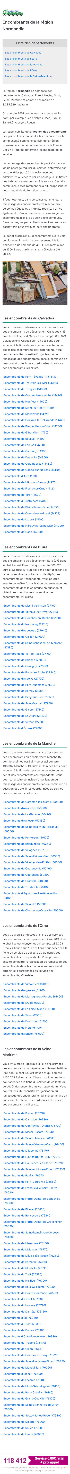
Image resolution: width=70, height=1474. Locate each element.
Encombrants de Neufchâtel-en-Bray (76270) (32, 1156)
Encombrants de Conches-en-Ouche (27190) (32, 618)
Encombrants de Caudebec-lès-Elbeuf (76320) (33, 1163)
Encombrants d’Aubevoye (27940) (25, 630)
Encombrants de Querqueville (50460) (28, 868)
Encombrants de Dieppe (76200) (24, 1421)
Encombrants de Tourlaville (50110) (26, 887)
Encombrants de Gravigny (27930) (25, 666)
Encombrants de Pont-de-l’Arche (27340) (29, 672)
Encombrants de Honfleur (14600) (25, 401)
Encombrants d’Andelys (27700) (23, 678)
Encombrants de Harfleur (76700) (25, 1280)
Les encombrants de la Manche (23, 64)
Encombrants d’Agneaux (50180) (24, 820)
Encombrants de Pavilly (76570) (24, 1175)
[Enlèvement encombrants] (13, 12)
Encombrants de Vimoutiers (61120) (26, 984)
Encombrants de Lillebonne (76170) (26, 1150)
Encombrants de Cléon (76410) (23, 1349)
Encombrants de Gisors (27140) (23, 709)
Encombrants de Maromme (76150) (26, 1243)
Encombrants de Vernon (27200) (24, 722)
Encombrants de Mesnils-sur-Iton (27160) (30, 605)
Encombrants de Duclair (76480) (24, 1330)
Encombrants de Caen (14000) (23, 532)
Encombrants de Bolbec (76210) (24, 1113)
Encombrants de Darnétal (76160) (25, 1311)
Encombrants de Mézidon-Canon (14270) (30, 482)
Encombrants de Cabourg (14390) (25, 451)
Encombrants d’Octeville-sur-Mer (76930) (30, 1336)
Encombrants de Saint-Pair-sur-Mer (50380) (31, 856)
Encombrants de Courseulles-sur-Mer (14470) (32, 395)
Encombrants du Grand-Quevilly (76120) (29, 1398)
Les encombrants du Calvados (23, 52)
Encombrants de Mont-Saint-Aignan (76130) (31, 1386)
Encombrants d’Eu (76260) (20, 1317)
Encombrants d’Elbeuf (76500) (23, 1373)
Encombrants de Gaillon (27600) (24, 636)
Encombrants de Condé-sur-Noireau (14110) (31, 469)
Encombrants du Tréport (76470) (24, 1342)
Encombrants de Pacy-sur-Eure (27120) (28, 697)
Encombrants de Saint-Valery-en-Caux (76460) (33, 1144)
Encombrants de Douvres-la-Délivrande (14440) (34, 420)
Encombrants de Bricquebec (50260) (27, 843)
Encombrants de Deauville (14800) (25, 457)
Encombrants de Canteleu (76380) (25, 1119)
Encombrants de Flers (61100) (22, 1027)
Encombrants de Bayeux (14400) (24, 438)
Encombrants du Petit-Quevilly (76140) (28, 1392)
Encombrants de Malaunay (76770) (25, 1249)
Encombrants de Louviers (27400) (25, 715)
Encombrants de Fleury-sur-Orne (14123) (29, 488)
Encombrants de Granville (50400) (25, 881)
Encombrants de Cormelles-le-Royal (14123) (31, 513)
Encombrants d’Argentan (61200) (24, 990)
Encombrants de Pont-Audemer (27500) (29, 684)
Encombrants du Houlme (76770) (24, 1305)
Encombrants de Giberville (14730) (25, 432)
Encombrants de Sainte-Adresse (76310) (29, 1138)
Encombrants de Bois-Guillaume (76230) (29, 1286)
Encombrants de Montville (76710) (25, 1268)
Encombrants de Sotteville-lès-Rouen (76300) (33, 1415)
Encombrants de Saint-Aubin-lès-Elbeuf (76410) (34, 1169)
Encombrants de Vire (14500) (22, 494)
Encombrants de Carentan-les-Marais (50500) (33, 802)
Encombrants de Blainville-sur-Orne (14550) (31, 507)
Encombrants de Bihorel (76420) (24, 1209)
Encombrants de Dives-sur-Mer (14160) (28, 407)
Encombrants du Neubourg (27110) (25, 624)
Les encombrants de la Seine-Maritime (28, 76)
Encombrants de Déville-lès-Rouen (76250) (31, 1255)
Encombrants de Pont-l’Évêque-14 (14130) (30, 376)
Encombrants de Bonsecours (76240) (27, 1215)
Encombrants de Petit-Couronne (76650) (29, 1181)
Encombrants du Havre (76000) (23, 1434)
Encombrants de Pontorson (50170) (26, 837)
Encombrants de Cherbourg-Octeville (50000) (33, 910)
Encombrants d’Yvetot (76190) (23, 1299)
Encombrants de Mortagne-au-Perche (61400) (33, 996)
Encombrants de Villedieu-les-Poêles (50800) (32, 862)
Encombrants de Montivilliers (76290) (27, 1367)
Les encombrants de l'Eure (21, 58)
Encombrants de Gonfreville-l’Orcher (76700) (32, 1125)
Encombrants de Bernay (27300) (24, 691)
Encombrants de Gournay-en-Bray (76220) (31, 1355)
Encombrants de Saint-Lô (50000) (25, 904)
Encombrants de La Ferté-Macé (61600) (29, 1009)
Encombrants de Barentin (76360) (25, 1262)
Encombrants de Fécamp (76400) (25, 1380)
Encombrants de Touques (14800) (25, 389)
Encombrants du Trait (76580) (22, 1274)
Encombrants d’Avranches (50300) (25, 808)
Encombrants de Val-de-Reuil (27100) (27, 653)
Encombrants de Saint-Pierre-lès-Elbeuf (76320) (34, 1361)
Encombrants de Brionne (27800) (24, 660)
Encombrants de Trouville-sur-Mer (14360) (30, 383)
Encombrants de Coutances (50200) (26, 874)
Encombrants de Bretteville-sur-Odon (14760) (32, 426)
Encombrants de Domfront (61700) (25, 1021)
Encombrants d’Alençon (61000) (23, 1033)
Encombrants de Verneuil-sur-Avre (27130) (30, 611)
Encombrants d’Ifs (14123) (20, 476)
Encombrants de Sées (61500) (22, 1015)
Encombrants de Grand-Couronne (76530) (30, 1293)
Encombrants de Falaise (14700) (24, 445)
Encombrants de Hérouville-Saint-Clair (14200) (33, 525)
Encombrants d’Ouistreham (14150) (25, 501)
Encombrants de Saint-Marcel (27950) (28, 703)
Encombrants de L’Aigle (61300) (23, 1002)
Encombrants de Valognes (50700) (25, 850)
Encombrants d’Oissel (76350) (22, 1324)
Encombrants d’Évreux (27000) (23, 728)
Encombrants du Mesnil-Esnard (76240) (29, 1132)
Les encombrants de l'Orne (21, 70)
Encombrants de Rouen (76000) (24, 1428)
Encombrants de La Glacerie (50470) (27, 814)
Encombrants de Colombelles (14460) (27, 463)
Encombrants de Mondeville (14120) (26, 414)
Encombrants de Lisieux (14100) (24, 519)
